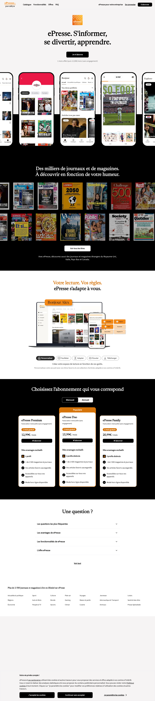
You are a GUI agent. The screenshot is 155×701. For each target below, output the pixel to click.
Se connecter (130, 4)
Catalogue (27, 4)
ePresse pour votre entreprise (111, 4)
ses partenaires (34, 680)
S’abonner (145, 4)
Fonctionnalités (39, 4)
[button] (116, 524)
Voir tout (77, 563)
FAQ (57, 4)
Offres (50, 4)
